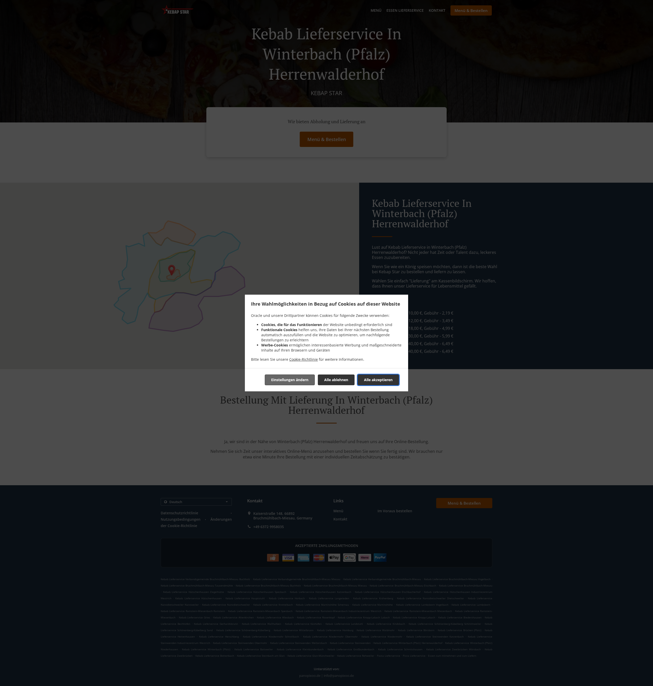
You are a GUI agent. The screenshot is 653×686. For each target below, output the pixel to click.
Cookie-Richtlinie (303, 359)
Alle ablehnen (336, 379)
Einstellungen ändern (289, 379)
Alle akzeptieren (378, 379)
